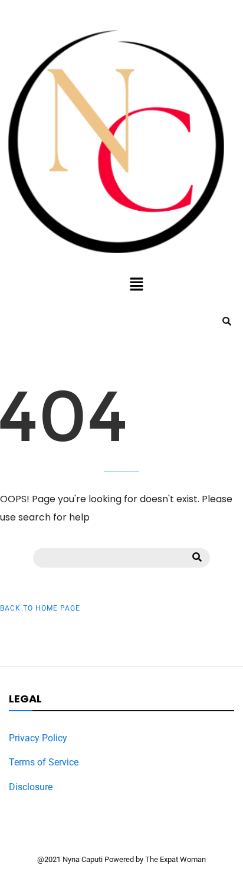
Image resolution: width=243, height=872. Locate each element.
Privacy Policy (38, 738)
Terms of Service (43, 762)
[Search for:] (121, 556)
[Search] (197, 558)
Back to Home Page (40, 608)
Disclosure (30, 787)
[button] (136, 285)
